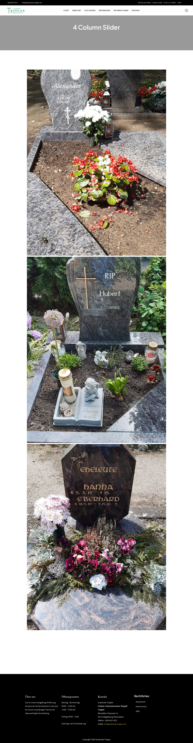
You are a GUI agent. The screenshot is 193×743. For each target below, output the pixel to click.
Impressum (140, 702)
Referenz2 (37, 75)
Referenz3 (38, 262)
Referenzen (104, 10)
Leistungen (89, 10)
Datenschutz (141, 706)
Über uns (76, 10)
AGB (137, 711)
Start (66, 10)
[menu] (186, 10)
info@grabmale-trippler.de (115, 724)
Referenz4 (38, 449)
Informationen (121, 10)
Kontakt (136, 10)
